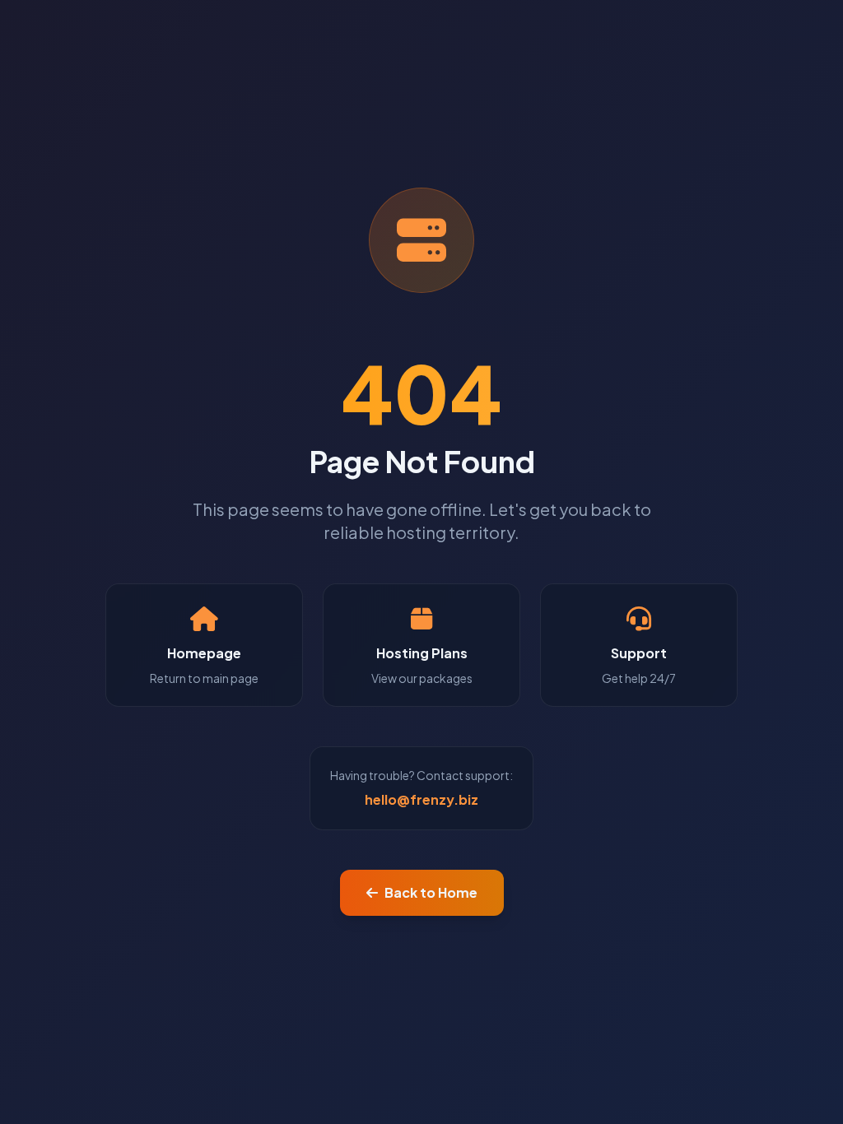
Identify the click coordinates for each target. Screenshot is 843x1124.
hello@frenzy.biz (421, 799)
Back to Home (430, 892)
